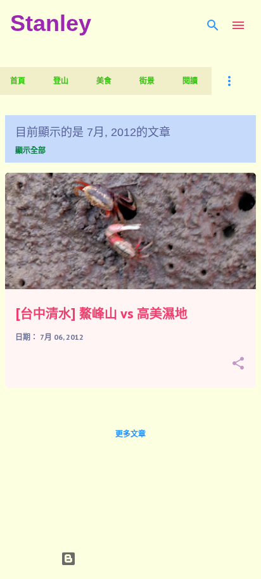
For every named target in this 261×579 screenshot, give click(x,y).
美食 (103, 80)
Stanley (50, 23)
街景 (147, 80)
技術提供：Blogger (138, 559)
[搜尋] (212, 25)
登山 (60, 80)
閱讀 (190, 80)
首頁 (17, 80)
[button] (238, 364)
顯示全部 (30, 150)
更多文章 (130, 434)
